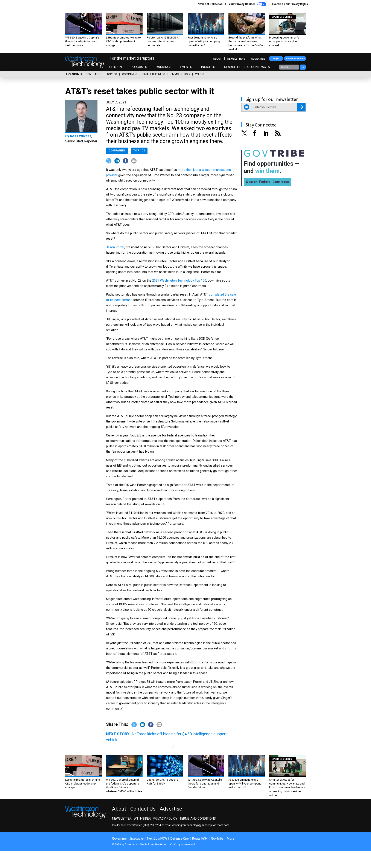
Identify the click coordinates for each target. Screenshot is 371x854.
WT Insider (142, 818)
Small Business (154, 74)
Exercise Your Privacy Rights (290, 4)
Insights (208, 67)
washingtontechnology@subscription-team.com (200, 825)
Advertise (258, 58)
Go (303, 67)
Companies (129, 74)
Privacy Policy (165, 818)
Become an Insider (296, 58)
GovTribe (217, 838)
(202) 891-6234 (152, 825)
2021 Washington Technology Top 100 (179, 280)
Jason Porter (115, 247)
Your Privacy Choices (242, 4)
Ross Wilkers (80, 136)
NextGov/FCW (157, 838)
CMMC (174, 74)
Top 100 (112, 74)
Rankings (163, 67)
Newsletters (236, 58)
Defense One (179, 838)
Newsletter (122, 818)
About (217, 58)
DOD (187, 74)
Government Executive (128, 838)
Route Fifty (200, 838)
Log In (276, 58)
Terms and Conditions (197, 818)
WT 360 (199, 74)
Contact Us (142, 809)
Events (186, 67)
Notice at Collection (210, 4)
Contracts (93, 74)
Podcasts (139, 67)
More (230, 838)
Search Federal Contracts (247, 67)
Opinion (115, 67)
